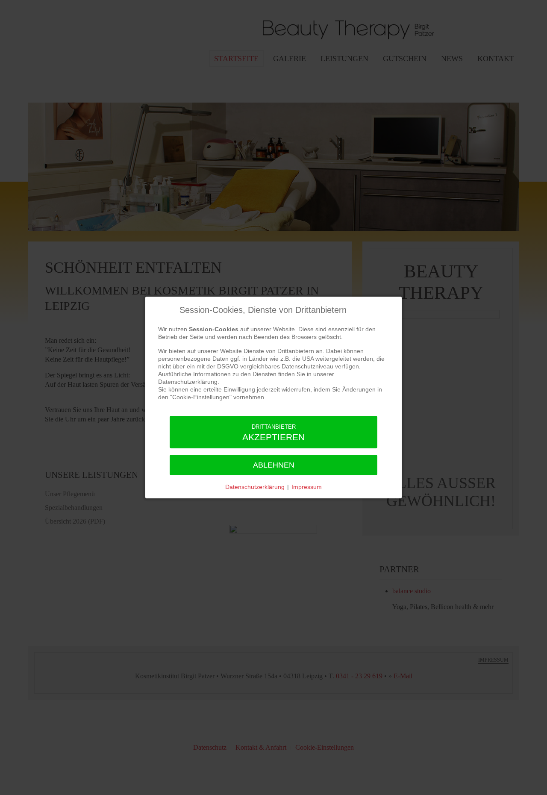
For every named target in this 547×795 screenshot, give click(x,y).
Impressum (306, 486)
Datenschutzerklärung (255, 486)
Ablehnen (273, 465)
